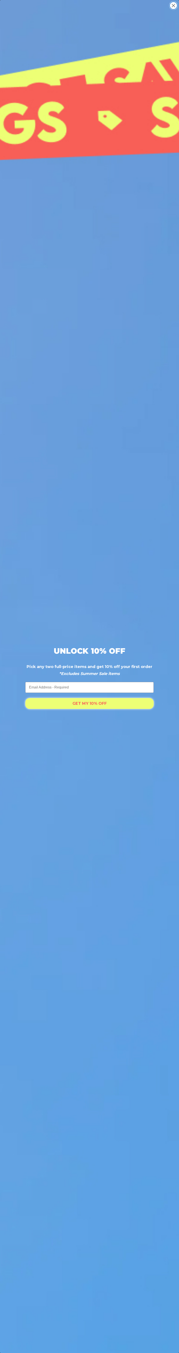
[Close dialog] (173, 5)
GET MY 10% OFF (89, 703)
